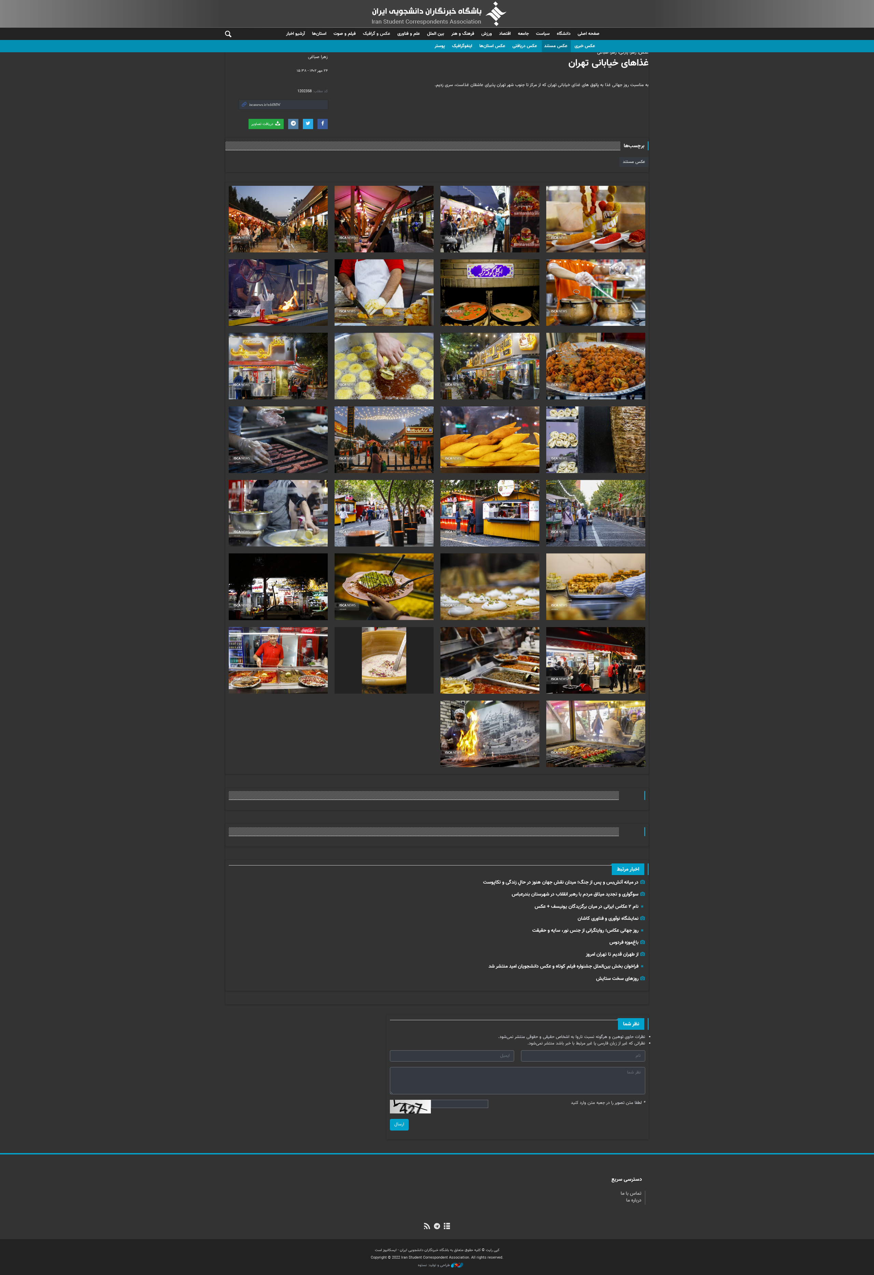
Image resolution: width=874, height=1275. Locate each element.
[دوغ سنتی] (384, 660)
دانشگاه (563, 33)
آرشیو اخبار (295, 33)
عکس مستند (555, 46)
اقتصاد (505, 33)
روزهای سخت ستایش (617, 979)
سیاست (543, 33)
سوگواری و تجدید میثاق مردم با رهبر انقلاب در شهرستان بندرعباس (575, 894)
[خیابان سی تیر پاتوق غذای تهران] (278, 292)
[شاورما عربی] (595, 439)
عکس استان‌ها (492, 46)
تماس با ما (631, 1193)
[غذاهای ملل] (489, 292)
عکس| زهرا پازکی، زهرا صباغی (623, 52)
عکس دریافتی (524, 46)
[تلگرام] (437, 1227)
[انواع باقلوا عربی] (384, 586)
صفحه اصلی (589, 33)
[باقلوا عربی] (595, 586)
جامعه (523, 33)
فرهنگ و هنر (462, 33)
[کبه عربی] (489, 439)
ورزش (486, 33)
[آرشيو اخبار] (447, 1227)
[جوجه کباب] (595, 734)
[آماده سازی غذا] (384, 292)
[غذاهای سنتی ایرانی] (595, 292)
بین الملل (435, 33)
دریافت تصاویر (262, 124)
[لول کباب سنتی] (278, 439)
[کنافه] (489, 586)
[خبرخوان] (427, 1227)
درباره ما (634, 1200)
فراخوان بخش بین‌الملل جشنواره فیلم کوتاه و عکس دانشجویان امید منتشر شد (563, 966)
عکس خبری (585, 46)
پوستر (440, 46)
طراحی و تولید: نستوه (434, 1265)
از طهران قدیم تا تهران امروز (612, 954)
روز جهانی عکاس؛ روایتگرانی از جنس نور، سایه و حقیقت (585, 930)
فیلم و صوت (345, 33)
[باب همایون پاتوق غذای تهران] (489, 219)
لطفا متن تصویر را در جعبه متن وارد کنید (608, 1103)
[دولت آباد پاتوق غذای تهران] (489, 366)
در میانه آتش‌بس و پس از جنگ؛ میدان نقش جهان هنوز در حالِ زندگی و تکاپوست (560, 882)
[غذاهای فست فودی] (595, 219)
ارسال (399, 1124)
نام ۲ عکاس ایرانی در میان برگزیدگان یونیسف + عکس (586, 907)
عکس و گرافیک (376, 33)
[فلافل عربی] (384, 366)
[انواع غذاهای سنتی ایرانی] (489, 660)
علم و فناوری (408, 33)
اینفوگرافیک (462, 46)
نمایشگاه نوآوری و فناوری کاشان (608, 919)
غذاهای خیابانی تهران (608, 63)
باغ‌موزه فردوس (623, 942)
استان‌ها (319, 33)
